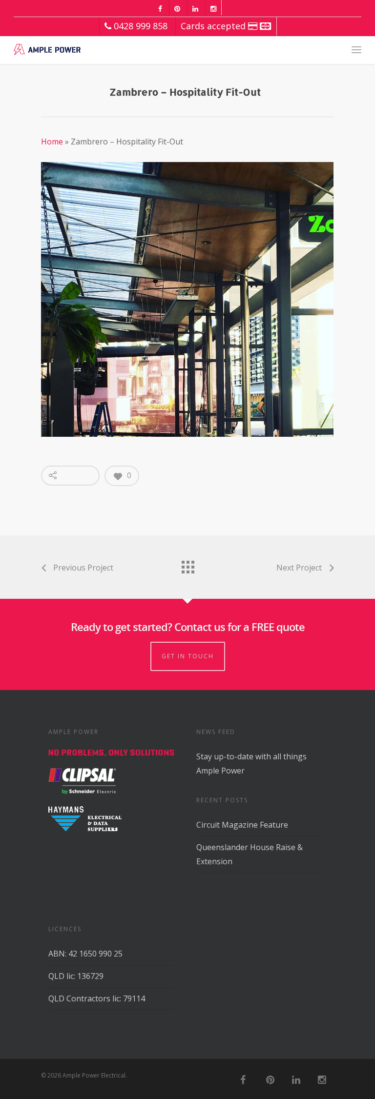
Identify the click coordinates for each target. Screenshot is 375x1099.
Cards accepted (214, 26)
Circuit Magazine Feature (242, 824)
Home (52, 141)
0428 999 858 (139, 26)
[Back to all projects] (187, 564)
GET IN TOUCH (188, 656)
